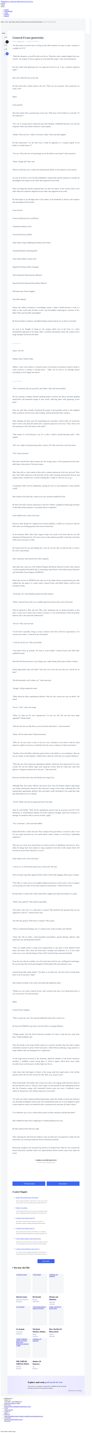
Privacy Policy (16, 1403)
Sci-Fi (6, 22)
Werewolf (12, 1406)
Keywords (25, 1416)
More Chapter (46, 1261)
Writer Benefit (8, 11)
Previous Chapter (29, 1183)
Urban (29, 1406)
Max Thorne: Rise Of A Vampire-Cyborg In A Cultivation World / (26, 22)
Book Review (39, 1416)
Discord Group (8, 1419)
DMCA (6, 1413)
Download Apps (17, 1416)
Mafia (17, 1406)
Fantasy (25, 1406)
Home (2, 22)
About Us (7, 1410)
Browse (6, 16)
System (21, 1406)
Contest (6, 9)
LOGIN (3, 3)
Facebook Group (17, 1419)
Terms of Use (8, 1403)
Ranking (6, 14)
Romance (7, 1406)
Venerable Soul (20, 41)
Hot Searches (31, 1416)
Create (6, 13)
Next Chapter (62, 1183)
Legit (11, 1410)
